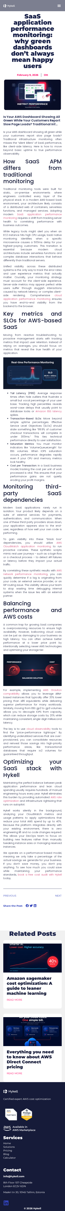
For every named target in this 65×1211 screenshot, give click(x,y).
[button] (59, 5)
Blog (6, 1154)
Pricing (7, 1150)
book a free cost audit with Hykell (40, 874)
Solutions (9, 1146)
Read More (14, 999)
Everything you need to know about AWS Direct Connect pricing (30, 1059)
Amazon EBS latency (49, 411)
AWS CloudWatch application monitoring (32, 544)
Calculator (9, 1157)
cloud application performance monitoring (32, 297)
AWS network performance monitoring (32, 572)
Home (7, 1143)
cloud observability (39, 729)
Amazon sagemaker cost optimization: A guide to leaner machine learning (29, 986)
